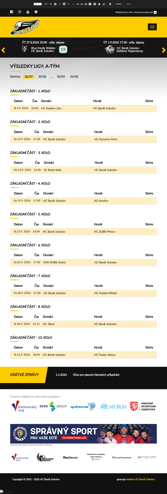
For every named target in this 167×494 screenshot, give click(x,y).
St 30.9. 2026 (22, 324)
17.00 (36, 139)
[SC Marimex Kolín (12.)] (94, 4)
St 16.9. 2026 (22, 355)
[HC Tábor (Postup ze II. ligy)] (104, 4)
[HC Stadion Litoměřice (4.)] (59, 4)
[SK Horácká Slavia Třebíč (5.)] (64, 4)
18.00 (34, 108)
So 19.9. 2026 (22, 200)
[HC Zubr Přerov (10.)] (86, 4)
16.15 (36, 324)
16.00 (37, 170)
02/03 (61, 76)
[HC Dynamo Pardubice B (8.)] (78, 4)
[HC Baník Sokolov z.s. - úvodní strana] (25, 27)
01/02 (74, 76)
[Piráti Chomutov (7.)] (73, 4)
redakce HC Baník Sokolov (140, 479)
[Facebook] (11, 12)
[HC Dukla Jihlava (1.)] (46, 4)
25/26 (42, 76)
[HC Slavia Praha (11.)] (90, 4)
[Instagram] (19, 12)
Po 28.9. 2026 (22, 293)
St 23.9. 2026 (22, 231)
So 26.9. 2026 (22, 262)
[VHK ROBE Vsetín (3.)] (55, 4)
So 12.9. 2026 (22, 139)
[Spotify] (36, 12)
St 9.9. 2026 (21, 108)
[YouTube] (27, 12)
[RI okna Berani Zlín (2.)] (50, 4)
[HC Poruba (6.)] (68, 4)
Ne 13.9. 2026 (22, 170)
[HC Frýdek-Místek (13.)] (99, 4)
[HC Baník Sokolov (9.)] (82, 4)
